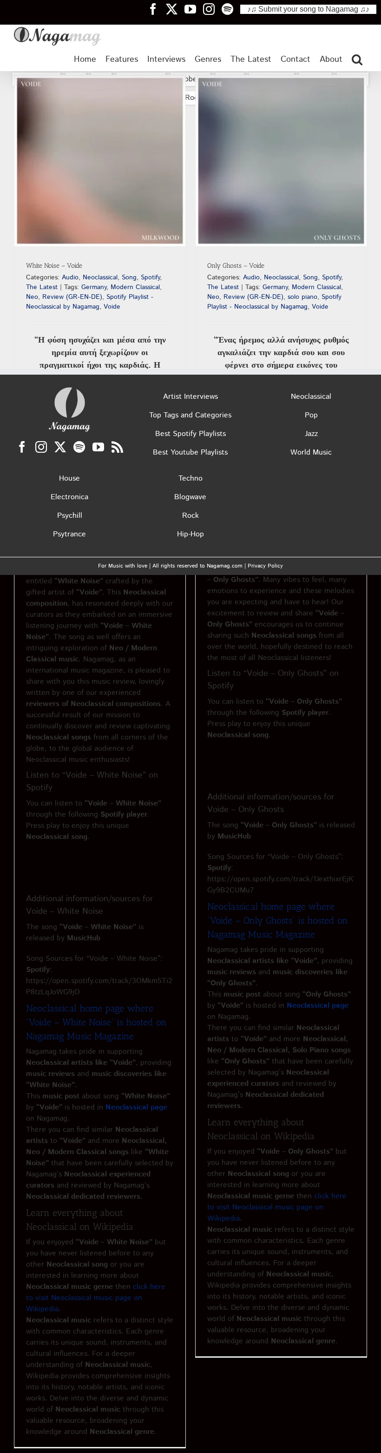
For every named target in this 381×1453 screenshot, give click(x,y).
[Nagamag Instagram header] (212, 9)
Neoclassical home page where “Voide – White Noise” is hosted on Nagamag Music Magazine (96, 1022)
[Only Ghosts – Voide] (281, 160)
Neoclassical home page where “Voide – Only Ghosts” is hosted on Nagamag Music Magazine (277, 920)
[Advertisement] (190, 185)
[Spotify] (79, 447)
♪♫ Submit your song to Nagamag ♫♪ (308, 9)
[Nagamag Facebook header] (156, 9)
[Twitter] (60, 447)
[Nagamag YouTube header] (193, 9)
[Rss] (117, 447)
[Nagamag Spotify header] (231, 9)
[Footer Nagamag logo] (70, 389)
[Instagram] (41, 447)
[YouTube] (98, 447)
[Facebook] (22, 447)
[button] (357, 59)
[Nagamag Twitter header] (175, 9)
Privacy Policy (265, 566)
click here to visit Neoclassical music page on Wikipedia (95, 1297)
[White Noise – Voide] (99, 160)
